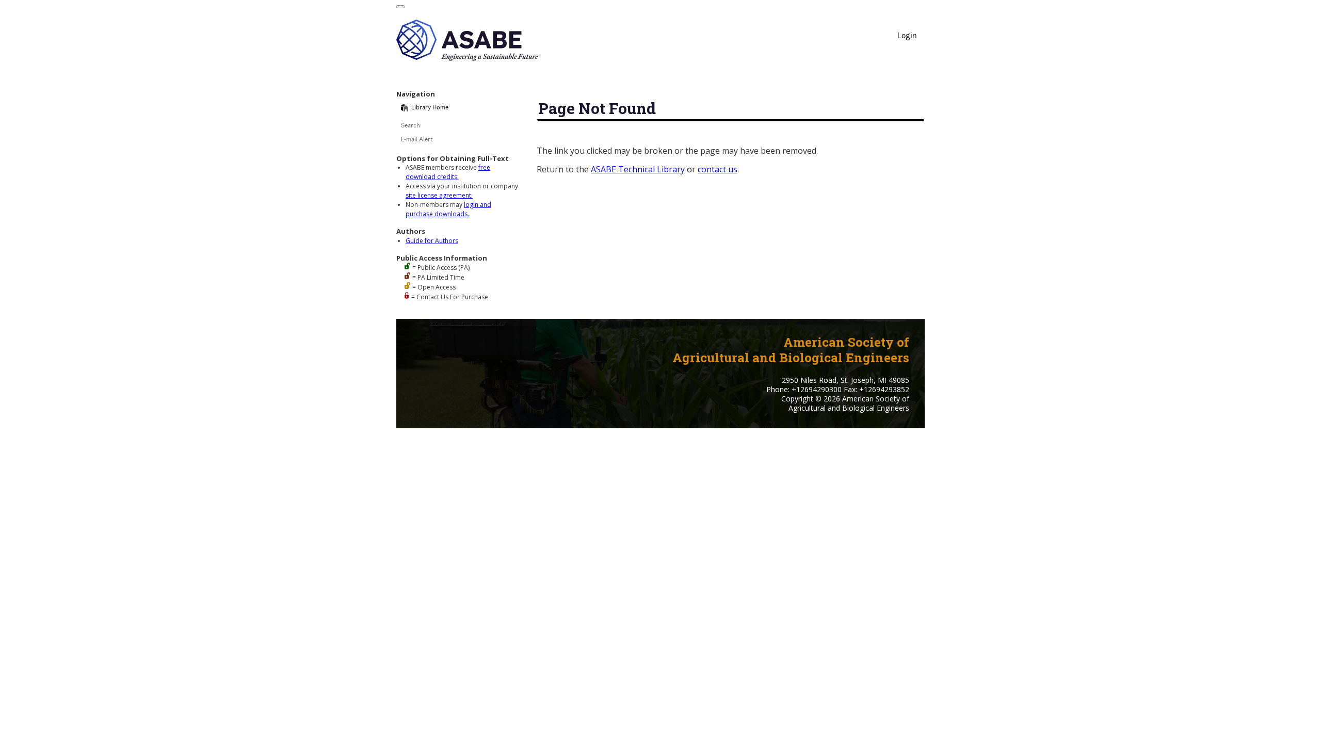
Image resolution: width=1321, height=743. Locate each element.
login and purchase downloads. (448, 209)
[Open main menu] (400, 6)
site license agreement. (439, 195)
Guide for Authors (432, 240)
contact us (717, 169)
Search (410, 126)
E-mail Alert (416, 140)
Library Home (429, 108)
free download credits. (448, 172)
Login (907, 36)
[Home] (404, 107)
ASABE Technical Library (638, 169)
